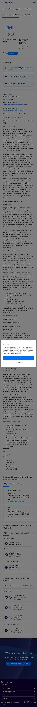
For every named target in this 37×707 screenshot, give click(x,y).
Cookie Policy (17, 353)
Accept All (18, 358)
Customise (18, 362)
